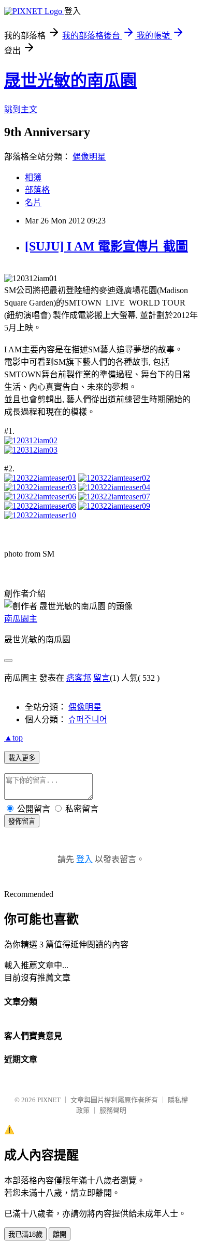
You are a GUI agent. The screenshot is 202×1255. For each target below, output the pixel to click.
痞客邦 (78, 677)
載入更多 (21, 758)
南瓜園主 (20, 618)
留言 (101, 677)
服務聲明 (112, 1110)
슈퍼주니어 (87, 719)
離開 (59, 1234)
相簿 (33, 177)
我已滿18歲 (25, 1234)
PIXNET (49, 1100)
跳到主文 (20, 109)
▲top (13, 737)
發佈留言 (21, 821)
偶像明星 (89, 156)
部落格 (37, 190)
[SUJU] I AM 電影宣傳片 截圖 (106, 246)
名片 (33, 202)
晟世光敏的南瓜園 (70, 80)
